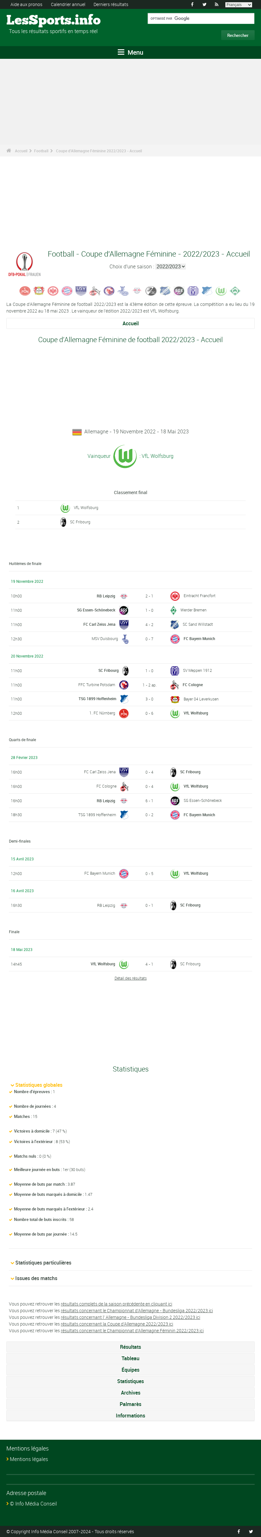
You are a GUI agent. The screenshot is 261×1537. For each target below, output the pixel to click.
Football (41, 150)
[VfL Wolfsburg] (221, 290)
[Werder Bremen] (235, 290)
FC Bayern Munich (199, 638)
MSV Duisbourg (105, 638)
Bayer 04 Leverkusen (201, 698)
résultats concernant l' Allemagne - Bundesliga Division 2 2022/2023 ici (130, 1317)
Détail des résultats (131, 978)
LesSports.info (30, 20)
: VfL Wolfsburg (155, 455)
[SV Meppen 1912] (193, 290)
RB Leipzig (106, 595)
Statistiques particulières (43, 1262)
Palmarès (130, 1404)
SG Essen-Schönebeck (96, 609)
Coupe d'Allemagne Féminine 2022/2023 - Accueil (99, 150)
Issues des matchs (36, 1278)
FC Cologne (193, 684)
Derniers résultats (111, 4)
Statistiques (130, 1381)
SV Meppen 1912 (197, 670)
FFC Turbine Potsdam (96, 684)
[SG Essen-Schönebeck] (179, 290)
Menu (134, 52)
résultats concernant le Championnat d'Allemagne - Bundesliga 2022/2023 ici (137, 1310)
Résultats (130, 1346)
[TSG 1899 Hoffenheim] (207, 290)
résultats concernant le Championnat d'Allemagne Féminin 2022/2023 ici (132, 1330)
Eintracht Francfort (199, 595)
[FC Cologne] (95, 290)
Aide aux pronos (26, 4)
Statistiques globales (38, 1084)
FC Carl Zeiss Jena (99, 624)
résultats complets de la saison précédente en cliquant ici (116, 1304)
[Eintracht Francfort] (53, 290)
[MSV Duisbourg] (123, 290)
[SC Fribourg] (151, 290)
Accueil (21, 150)
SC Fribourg (80, 521)
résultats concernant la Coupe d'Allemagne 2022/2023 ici (117, 1324)
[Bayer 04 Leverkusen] (39, 290)
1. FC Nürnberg (102, 712)
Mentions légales (29, 1459)
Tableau (130, 1358)
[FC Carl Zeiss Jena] (81, 290)
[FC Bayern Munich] (67, 290)
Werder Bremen (193, 609)
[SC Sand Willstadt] (165, 290)
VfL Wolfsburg (86, 507)
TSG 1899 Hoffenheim (97, 698)
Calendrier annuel (68, 4)
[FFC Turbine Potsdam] (109, 290)
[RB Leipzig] (137, 290)
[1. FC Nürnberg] (25, 290)
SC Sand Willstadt (198, 624)
